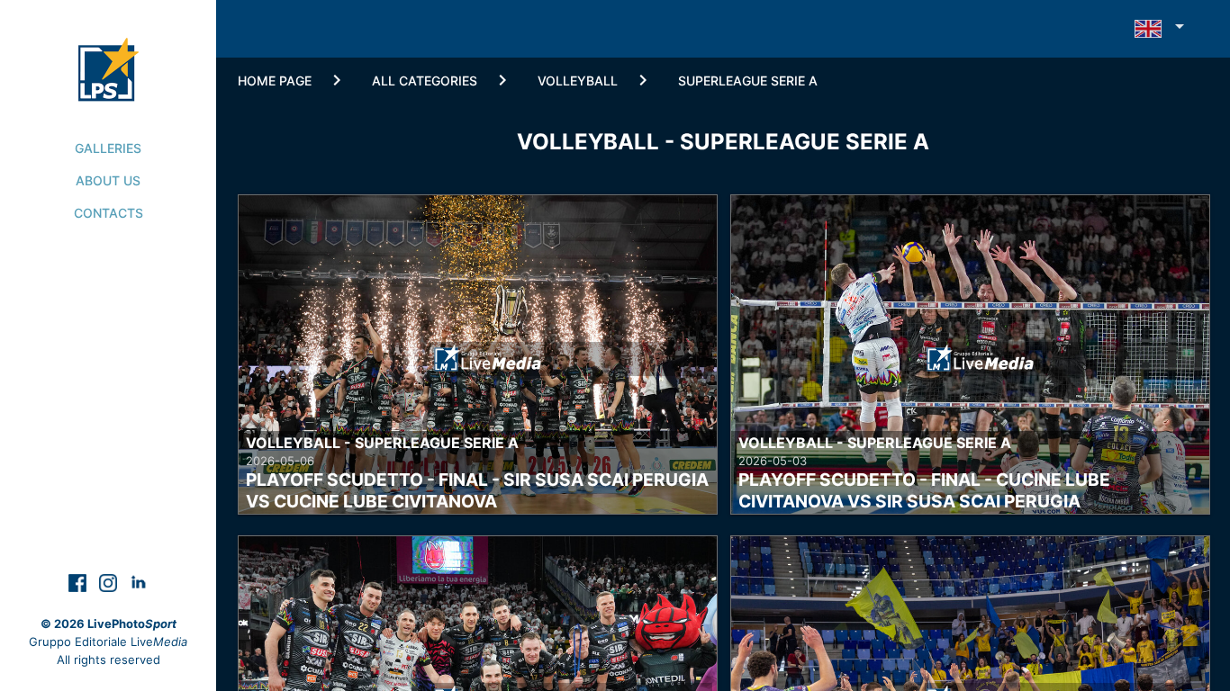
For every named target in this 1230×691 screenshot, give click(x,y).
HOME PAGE (275, 80)
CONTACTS (108, 212)
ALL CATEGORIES (424, 80)
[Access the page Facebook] (79, 581)
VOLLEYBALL (578, 80)
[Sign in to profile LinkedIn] (139, 581)
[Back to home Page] (108, 50)
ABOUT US (108, 180)
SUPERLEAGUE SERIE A (748, 80)
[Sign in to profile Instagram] (110, 581)
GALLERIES (108, 148)
